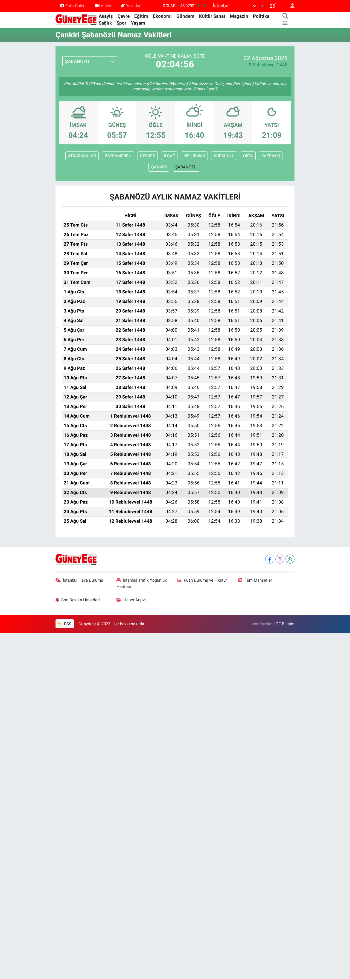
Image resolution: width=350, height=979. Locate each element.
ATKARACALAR (82, 155)
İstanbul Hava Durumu (83, 580)
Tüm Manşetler (258, 580)
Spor (121, 23)
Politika (261, 16)
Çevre (124, 16)
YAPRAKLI (271, 155)
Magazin (239, 16)
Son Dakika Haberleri (80, 599)
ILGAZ (169, 155)
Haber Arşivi (134, 599)
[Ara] (285, 16)
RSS (67, 623)
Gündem (185, 16)
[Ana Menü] (285, 23)
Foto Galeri (75, 5)
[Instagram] (279, 559)
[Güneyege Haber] (76, 19)
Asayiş (106, 16)
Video (106, 5)
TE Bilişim (285, 623)
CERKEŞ (147, 155)
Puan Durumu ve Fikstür (205, 580)
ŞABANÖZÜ (186, 167)
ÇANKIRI (159, 167)
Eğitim (141, 16)
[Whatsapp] (289, 559)
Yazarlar (133, 5)
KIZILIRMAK (194, 155)
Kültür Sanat (212, 16)
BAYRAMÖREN (118, 155)
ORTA (248, 155)
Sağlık (105, 23)
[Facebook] (269, 559)
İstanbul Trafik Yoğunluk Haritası (141, 583)
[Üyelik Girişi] (290, 6)
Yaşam (138, 23)
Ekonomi (162, 16)
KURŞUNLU (224, 155)
